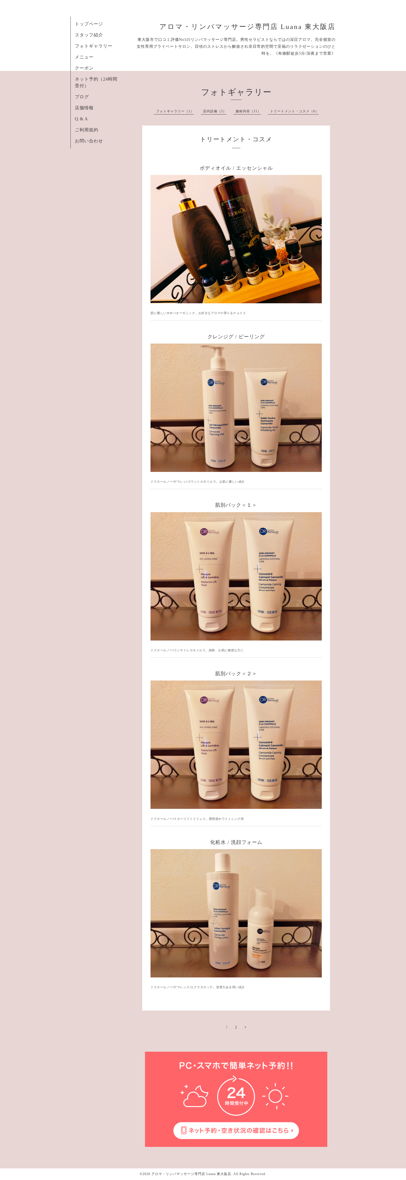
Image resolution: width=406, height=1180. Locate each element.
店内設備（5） (214, 111)
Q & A (81, 118)
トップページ (89, 24)
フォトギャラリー (93, 46)
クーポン (84, 68)
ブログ (82, 96)
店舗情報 (84, 107)
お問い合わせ (89, 141)
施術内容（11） (248, 111)
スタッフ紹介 (89, 35)
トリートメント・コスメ (236, 139)
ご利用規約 (86, 129)
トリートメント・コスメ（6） (294, 111)
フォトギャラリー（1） (175, 111)
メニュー (84, 57)
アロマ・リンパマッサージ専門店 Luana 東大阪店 (247, 26)
